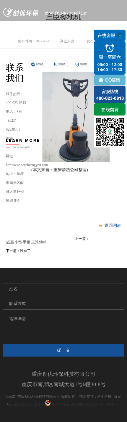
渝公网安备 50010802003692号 (75, 404)
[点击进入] (110, 109)
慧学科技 (104, 396)
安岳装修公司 (110, 404)
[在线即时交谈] (110, 72)
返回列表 (113, 225)
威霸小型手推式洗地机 (26, 242)
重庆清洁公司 (65, 170)
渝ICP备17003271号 (29, 404)
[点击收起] (110, 35)
